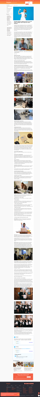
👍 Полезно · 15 (17, 350)
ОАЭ (6, 390)
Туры (6, 0)
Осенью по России (30, 390)
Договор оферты (32, 395)
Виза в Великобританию (25, 390)
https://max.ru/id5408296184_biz (26, 348)
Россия (7, 389)
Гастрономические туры (31, 392)
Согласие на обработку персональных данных (21, 395)
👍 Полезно (17, 341)
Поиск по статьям (16, 5)
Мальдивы (7, 391)
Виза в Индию (24, 391)
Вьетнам (7, 392)
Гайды (16, 0)
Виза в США (24, 389)
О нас (27, 385)
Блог (23, 385)
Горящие (9, 0)
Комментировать (31, 342)
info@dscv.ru (13, 389)
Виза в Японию (24, 392)
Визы (11, 0)
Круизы (14, 0)
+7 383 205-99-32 (13, 388)
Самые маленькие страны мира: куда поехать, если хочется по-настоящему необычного (9, 29)
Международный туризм (9, 8)
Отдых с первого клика (13, 2)
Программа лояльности (28, 395)
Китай (7, 7)
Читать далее (8, 35)
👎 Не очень (17, 343)
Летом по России (30, 389)
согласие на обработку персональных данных (24, 378)
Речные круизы (30, 391)
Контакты (18, 0)
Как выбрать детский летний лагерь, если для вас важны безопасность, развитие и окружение (9, 18)
